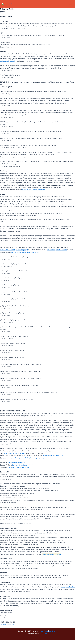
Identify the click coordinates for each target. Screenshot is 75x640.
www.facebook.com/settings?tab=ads (19, 458)
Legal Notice (53, 631)
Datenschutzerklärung (19, 465)
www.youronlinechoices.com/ (42, 458)
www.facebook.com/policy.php (52, 455)
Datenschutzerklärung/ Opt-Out (18, 463)
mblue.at (44, 633)
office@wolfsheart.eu (68, 587)
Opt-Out (30, 465)
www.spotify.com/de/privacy (57, 250)
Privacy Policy (43, 631)
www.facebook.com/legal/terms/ (14, 453)
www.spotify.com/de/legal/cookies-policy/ (25, 252)
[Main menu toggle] (70, 4)
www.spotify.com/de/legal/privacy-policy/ (14, 250)
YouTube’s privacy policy (8, 61)
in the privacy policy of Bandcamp (33, 190)
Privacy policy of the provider (51, 554)
